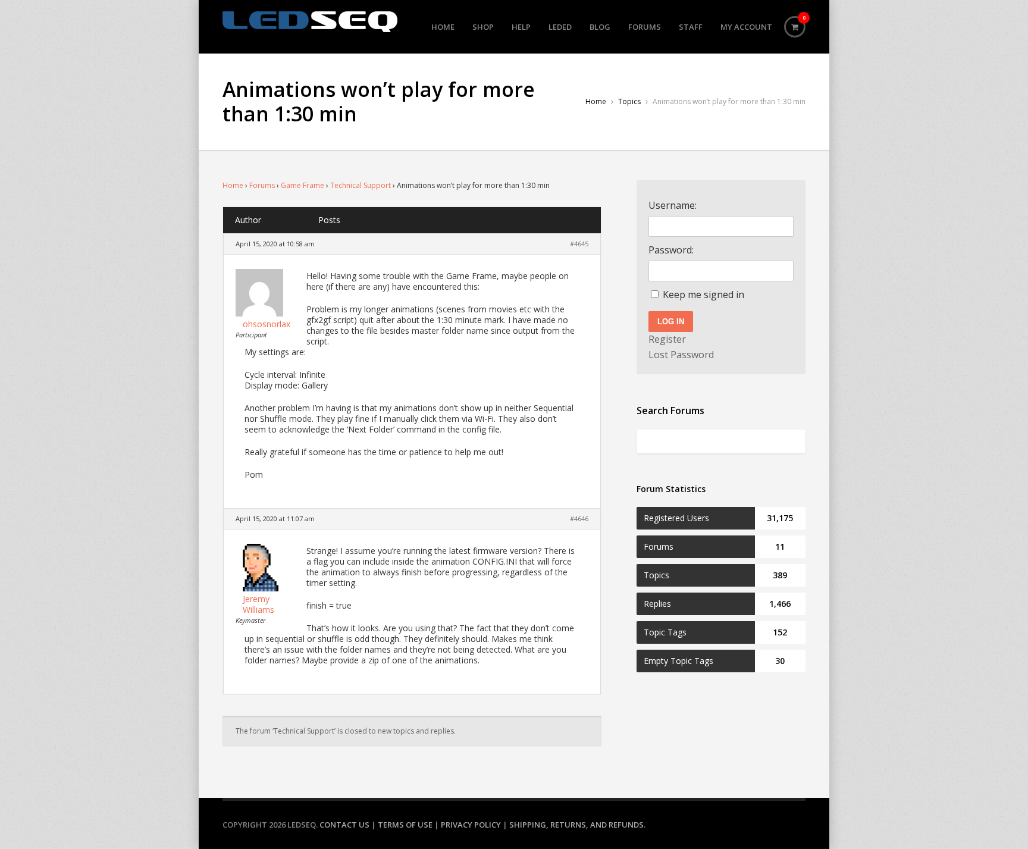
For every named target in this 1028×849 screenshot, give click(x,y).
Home (443, 26)
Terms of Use (405, 824)
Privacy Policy (471, 824)
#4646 (579, 518)
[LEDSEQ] (309, 21)
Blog (600, 26)
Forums (644, 26)
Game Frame (302, 185)
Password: (671, 249)
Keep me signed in (703, 294)
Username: (672, 205)
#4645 (579, 243)
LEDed (560, 26)
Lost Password (681, 354)
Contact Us (344, 824)
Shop (483, 26)
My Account (746, 26)
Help (521, 26)
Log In (670, 321)
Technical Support (360, 185)
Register (667, 339)
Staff (691, 26)
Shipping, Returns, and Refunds (576, 824)
